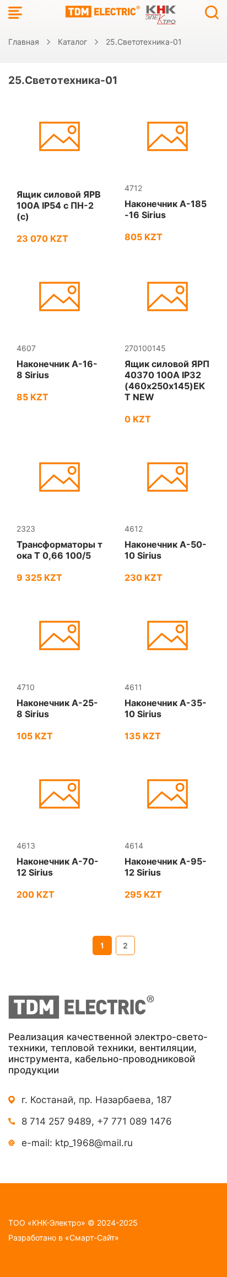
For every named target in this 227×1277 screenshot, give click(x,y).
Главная (23, 41)
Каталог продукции (15, 12)
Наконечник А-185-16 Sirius (166, 209)
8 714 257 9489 (56, 1121)
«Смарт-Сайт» (92, 1237)
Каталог (72, 41)
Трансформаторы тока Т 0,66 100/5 (59, 550)
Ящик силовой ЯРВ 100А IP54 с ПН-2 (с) (59, 205)
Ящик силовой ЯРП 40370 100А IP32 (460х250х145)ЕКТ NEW (167, 380)
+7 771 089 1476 (134, 1121)
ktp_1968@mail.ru (94, 1142)
